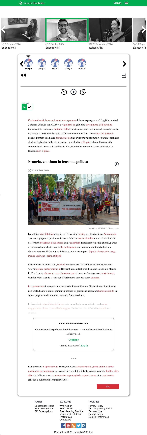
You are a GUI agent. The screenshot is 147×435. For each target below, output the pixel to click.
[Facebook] (63, 425)
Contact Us (65, 419)
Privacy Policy (96, 406)
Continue (73, 339)
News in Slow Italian (25, 3)
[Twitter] (78, 425)
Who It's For (66, 406)
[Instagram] (84, 425)
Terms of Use (95, 411)
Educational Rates (44, 408)
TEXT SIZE (25, 103)
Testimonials (66, 417)
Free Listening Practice (71, 411)
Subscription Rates (44, 406)
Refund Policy (96, 414)
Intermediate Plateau (70, 414)
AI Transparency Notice (100, 408)
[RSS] (73, 425)
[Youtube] (68, 425)
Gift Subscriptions (44, 411)
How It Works (66, 408)
